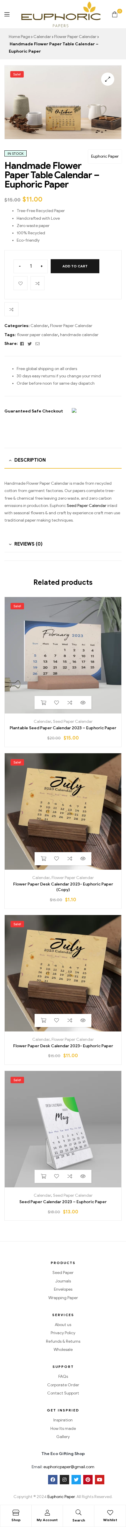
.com (89, 1466)
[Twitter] (76, 1479)
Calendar (42, 36)
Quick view (82, 702)
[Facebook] (52, 1479)
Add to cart (75, 266)
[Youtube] (99, 1479)
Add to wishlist (20, 283)
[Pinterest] (88, 1479)
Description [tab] (30, 460)
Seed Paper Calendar (87, 505)
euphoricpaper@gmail (64, 1466)
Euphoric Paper (105, 156)
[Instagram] (64, 1479)
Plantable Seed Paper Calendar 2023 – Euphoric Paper (63, 727)
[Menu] (6, 14)
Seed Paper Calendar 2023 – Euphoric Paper (63, 1201)
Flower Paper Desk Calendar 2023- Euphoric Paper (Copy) (63, 887)
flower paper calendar (37, 334)
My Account (47, 1520)
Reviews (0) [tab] (28, 544)
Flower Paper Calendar (75, 36)
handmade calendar (79, 334)
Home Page (19, 36)
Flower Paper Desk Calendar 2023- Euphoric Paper (63, 1045)
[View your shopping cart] (114, 14)
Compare (37, 283)
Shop (16, 1520)
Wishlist (110, 1520)
